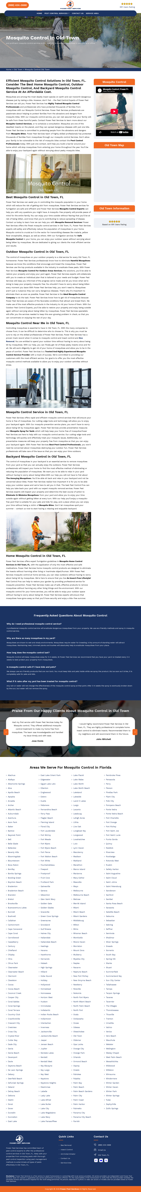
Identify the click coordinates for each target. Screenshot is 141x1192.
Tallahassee (111, 985)
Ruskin (109, 865)
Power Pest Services (69, 1189)
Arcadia (11, 801)
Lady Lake (45, 1096)
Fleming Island (47, 822)
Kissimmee (45, 1087)
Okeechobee (78, 1032)
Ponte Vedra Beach (114, 814)
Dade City (12, 1044)
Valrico (109, 1027)
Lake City (45, 1108)
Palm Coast (78, 1100)
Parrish (76, 1121)
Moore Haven (79, 942)
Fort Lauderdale (48, 831)
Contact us (77, 13)
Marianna (77, 873)
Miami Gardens (80, 916)
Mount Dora (78, 950)
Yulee (108, 1100)
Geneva (44, 891)
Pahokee (77, 1074)
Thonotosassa (112, 1010)
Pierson (109, 788)
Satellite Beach (113, 912)
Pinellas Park (112, 792)
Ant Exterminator (68, 1154)
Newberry (77, 985)
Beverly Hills (13, 852)
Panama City (79, 1113)
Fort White (45, 861)
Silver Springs (112, 942)
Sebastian (110, 920)
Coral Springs (14, 1006)
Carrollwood (13, 938)
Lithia (75, 822)
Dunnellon (12, 1117)
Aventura (12, 818)
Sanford (109, 895)
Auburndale (13, 814)
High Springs (46, 967)
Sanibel (109, 899)
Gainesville (45, 886)
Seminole (110, 933)
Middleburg (78, 920)
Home (39, 13)
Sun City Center (113, 980)
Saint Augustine (113, 873)
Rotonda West (112, 861)
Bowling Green (14, 878)
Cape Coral (13, 933)
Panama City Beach (82, 1117)
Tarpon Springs (113, 993)
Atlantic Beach (14, 809)
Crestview (12, 1027)
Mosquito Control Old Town (37, 69)
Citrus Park (13, 963)
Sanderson (111, 891)
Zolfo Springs (112, 1108)
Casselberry (13, 942)
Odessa (76, 1027)
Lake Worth (78, 784)
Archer (11, 805)
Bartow (11, 831)
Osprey (76, 1066)
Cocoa (10, 985)
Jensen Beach (47, 1044)
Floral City (45, 826)
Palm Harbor (79, 1104)
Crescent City (14, 1023)
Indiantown (46, 1019)
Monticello (78, 938)
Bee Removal (66, 1145)
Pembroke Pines (113, 775)
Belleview (12, 848)
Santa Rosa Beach (114, 903)
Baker (10, 826)
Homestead (46, 989)
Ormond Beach (80, 1061)
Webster (109, 1044)
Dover (10, 1108)
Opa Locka (78, 1044)
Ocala (75, 1014)
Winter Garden (112, 1083)
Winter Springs (112, 1096)
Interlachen (46, 1023)
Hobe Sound (46, 976)
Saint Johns (111, 882)
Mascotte (77, 882)
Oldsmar (77, 1040)
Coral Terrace (14, 1010)
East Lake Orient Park (50, 775)
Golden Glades (47, 908)
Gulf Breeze (46, 929)
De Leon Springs (15, 1070)
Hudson (44, 1002)
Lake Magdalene (48, 1113)
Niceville (77, 989)
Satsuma (110, 916)
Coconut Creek (14, 993)
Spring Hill (110, 959)
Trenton (109, 1019)
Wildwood (110, 1066)
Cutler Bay (12, 1040)
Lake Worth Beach (81, 788)
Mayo (75, 886)
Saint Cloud (111, 878)
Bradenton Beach (16, 891)
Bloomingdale (14, 856)
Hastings (44, 946)
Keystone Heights (48, 1083)
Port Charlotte (112, 818)
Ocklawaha (78, 1019)
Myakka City (78, 959)
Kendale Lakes (47, 1053)
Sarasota (110, 908)
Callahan (12, 920)
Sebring (109, 925)
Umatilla (110, 1023)
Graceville (45, 912)
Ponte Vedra (111, 809)
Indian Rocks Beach (50, 1014)
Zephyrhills (111, 1104)
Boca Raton (13, 865)
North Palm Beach (81, 1006)
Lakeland (77, 792)
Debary (11, 1074)
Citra (10, 959)
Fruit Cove (45, 878)
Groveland (45, 925)
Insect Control (67, 1150)
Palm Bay (77, 1083)
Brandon (12, 895)
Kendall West (46, 1061)
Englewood (46, 792)
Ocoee (76, 1023)
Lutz (75, 844)
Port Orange (111, 822)
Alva (10, 788)
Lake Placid (78, 775)
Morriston (77, 946)
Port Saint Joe (112, 831)
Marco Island (79, 869)
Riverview (110, 852)
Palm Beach (78, 1087)
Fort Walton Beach (49, 856)
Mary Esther (78, 878)
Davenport (12, 1057)
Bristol (11, 899)
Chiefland (12, 950)
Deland (11, 1087)
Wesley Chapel (112, 1053)
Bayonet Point (14, 835)
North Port (78, 1010)
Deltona (11, 1096)
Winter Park (111, 1091)
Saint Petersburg (113, 886)
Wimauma (110, 1074)
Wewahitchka (112, 1061)
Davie (10, 1061)
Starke (109, 963)
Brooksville (13, 903)
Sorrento (110, 950)
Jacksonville (46, 1032)
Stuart (109, 967)
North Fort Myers (81, 997)
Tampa (109, 989)
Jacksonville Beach (49, 1036)
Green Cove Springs (49, 916)
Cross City (12, 1032)
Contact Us (65, 1158)
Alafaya (11, 779)
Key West (45, 1074)
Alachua (11, 775)
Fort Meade (46, 839)
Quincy (109, 844)
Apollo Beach (14, 792)
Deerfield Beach (15, 1078)
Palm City (77, 1096)
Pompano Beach (113, 805)
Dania (10, 1049)
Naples (76, 963)
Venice (109, 1032)
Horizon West (47, 997)
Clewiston (12, 980)
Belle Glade (13, 844)
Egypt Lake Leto (48, 784)
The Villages (111, 1006)
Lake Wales (78, 779)
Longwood (78, 835)
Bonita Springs (14, 873)
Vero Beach (111, 1036)
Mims (75, 929)
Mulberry (77, 955)
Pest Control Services (56, 13)
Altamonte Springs (16, 784)
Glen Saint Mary (48, 899)
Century (11, 946)
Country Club (14, 1014)
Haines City (46, 933)
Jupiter (44, 1049)
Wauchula (110, 1040)
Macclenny (78, 852)
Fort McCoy (46, 835)
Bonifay (11, 869)
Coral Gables (13, 1002)
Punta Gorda (112, 839)
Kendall (44, 1057)
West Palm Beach (114, 1057)
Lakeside (77, 797)
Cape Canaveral (15, 929)
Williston (110, 1070)
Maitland (77, 861)
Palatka (76, 1078)
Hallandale (45, 938)
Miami (76, 908)
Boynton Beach (15, 882)
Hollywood (45, 985)
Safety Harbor (112, 869)
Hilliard (44, 972)
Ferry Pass (45, 814)
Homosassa (46, 993)
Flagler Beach (47, 818)
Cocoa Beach (14, 989)
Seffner (109, 929)
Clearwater (13, 967)
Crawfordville (14, 1019)
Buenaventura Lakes (17, 908)
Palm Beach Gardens (82, 1091)
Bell (9, 839)
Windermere (111, 1078)
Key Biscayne (46, 1066)
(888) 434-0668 (104, 1145)
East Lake (12, 1121)
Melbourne (78, 891)
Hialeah (44, 963)
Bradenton (13, 886)
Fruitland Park (47, 882)
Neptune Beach (80, 972)
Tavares (109, 997)
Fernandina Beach (49, 809)
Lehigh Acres (79, 818)
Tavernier (110, 1002)
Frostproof (45, 873)
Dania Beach (13, 1053)
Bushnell (12, 916)
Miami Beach (79, 912)
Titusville (110, 1014)
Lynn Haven (78, 848)
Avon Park (12, 822)
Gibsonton (45, 895)
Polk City (110, 801)
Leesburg (77, 814)
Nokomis (77, 993)
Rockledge (110, 856)
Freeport (44, 869)
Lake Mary (45, 1117)
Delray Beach (14, 1091)
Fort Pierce (45, 852)
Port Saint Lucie (113, 835)
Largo (76, 805)
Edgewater (45, 779)
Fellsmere (45, 805)
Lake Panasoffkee (49, 1121)
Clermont (12, 976)
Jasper (44, 1040)
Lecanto (77, 809)
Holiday (44, 980)
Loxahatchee (79, 839)
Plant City (110, 797)
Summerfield (112, 972)
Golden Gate (46, 903)
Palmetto (77, 1108)
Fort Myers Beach (48, 848)
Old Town (18, 69)
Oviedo (76, 1070)
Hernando (45, 959)
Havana (44, 950)
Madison (77, 856)
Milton (76, 925)
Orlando (77, 1057)
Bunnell (11, 912)
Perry (108, 784)
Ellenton (44, 788)
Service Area (92, 13)
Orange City (78, 1049)
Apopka (11, 797)
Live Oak (77, 826)
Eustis (43, 801)
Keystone (45, 1078)
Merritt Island (79, 903)
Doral (10, 1104)
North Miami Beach (82, 1002)
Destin (11, 1100)
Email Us (102, 1150)
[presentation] (6, 732)
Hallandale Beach (49, 942)
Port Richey (111, 826)
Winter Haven (112, 1087)
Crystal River (13, 1036)
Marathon (77, 865)
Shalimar (110, 938)
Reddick (109, 848)
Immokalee (46, 1006)
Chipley (11, 955)
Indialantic (45, 1010)
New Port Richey (80, 976)
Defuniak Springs (16, 1083)
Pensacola (110, 779)
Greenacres (46, 920)
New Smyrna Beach (82, 980)
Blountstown (13, 861)
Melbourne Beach (81, 895)
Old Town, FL (103, 1155)
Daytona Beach (15, 1066)
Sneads (109, 946)
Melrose (76, 899)
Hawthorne (46, 955)
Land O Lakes (79, 801)
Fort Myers (45, 844)
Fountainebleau (48, 865)
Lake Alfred (46, 1100)
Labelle (44, 1091)
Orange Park (79, 1053)
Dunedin (12, 1113)
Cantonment (13, 925)
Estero (43, 797)
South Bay (110, 955)
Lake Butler (46, 1104)
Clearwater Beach (16, 972)
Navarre (77, 967)
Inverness (45, 1027)
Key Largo (45, 1070)
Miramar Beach (80, 933)
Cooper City (13, 997)
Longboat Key (79, 831)
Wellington (111, 1049)
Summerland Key (114, 976)
